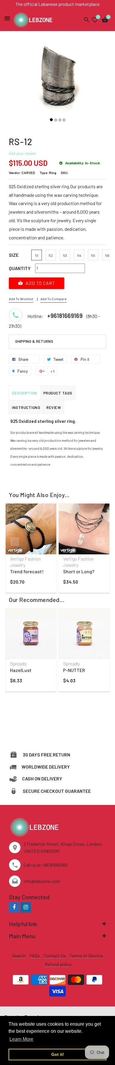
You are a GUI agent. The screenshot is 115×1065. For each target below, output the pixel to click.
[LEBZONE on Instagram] (26, 907)
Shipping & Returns (34, 341)
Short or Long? (78, 571)
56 (107, 255)
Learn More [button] (21, 1039)
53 (65, 255)
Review (53, 407)
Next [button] (100, 541)
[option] (31, 549)
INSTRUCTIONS (26, 407)
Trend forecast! (27, 571)
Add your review (22, 153)
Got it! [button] (57, 1054)
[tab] (57, 341)
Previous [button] (14, 541)
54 (79, 255)
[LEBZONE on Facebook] (14, 907)
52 (51, 255)
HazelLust (21, 670)
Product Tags (57, 393)
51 (36, 255)
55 (93, 255)
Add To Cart (39, 283)
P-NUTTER (74, 670)
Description (24, 393)
